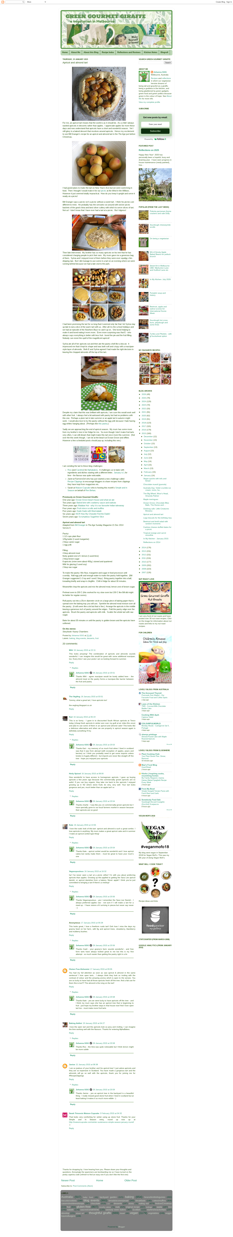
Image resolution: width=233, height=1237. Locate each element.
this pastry (103, 424)
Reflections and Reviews (129, 52)
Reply (71, 663)
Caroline (79, 470)
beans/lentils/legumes (154, 1197)
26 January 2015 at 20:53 (104, 745)
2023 (144, 405)
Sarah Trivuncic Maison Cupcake (84, 1113)
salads (70, 1209)
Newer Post (68, 1180)
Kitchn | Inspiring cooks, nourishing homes (153, 775)
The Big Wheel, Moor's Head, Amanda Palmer (155, 495)
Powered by (149, 139)
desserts (90, 638)
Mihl (71, 650)
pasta (159, 1207)
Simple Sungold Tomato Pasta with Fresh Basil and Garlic (155, 792)
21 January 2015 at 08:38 (87, 1065)
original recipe (133, 1207)
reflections (166, 78)
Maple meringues (150, 499)
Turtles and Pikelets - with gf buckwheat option (161, 335)
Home (65, 52)
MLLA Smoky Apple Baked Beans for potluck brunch (160, 254)
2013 (144, 551)
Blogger (121, 1227)
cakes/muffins (159, 1200)
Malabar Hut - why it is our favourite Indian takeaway (101, 505)
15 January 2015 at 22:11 (85, 650)
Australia (67, 1197)
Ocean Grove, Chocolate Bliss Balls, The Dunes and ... (156, 504)
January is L (119, 473)
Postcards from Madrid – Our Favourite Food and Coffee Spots (154, 696)
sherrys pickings (149, 734)
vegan (134, 1213)
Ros (69, 470)
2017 (144, 426)
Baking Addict (75, 1023)
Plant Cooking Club (151, 754)
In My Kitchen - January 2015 (155, 539)
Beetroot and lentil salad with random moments (155, 523)
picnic (103, 191)
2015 (144, 433)
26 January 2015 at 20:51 (104, 673)
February (148, 472)
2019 (144, 419)
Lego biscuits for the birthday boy (157, 518)
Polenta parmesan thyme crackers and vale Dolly (160, 212)
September (149, 447)
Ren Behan (90, 490)
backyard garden (108, 1197)
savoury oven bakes (116, 1209)
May (146, 461)
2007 (144, 572)
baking (72, 638)
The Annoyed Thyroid (152, 693)
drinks (131, 1204)
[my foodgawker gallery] (155, 933)
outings (149, 1207)
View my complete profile (149, 102)
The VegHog (74, 697)
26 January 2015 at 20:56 (104, 897)
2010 (144, 562)
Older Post (130, 1180)
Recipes (154, 78)
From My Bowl (148, 789)
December (148, 437)
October (147, 444)
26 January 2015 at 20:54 (104, 801)
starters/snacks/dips (156, 1209)
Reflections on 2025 (149, 150)
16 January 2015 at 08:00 (93, 774)
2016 (144, 430)
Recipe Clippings (75, 481)
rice (170, 1207)
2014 (144, 548)
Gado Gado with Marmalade (89, 511)
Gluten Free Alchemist (79, 969)
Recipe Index (108, 52)
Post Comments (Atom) (83, 1186)
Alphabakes (92, 470)
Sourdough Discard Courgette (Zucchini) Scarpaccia (153, 803)
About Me (75, 52)
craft (108, 1203)
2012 (144, 555)
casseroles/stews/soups (72, 1203)
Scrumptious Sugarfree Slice (91, 517)
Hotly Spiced (75, 774)
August (147, 451)
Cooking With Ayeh (150, 715)
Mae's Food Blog (149, 765)
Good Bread (146, 767)
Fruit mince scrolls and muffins (90, 508)
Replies (75, 668)
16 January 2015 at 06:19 (84, 717)
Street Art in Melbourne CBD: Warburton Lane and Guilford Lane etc (159, 268)
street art (80, 1213)
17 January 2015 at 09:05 (101, 969)
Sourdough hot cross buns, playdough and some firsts (159, 322)
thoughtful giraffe (100, 1213)
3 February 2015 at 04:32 (111, 1113)
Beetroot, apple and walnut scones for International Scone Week (158, 310)
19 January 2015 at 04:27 (94, 1023)
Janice (72, 1065)
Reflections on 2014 (151, 542)
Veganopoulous (76, 871)
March (147, 468)
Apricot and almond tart (153, 514)
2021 (144, 412)
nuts (118, 1207)
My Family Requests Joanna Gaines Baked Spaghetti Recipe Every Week (154, 780)
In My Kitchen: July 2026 (160, 279)
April (146, 465)
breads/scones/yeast (118, 1200)
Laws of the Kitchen (151, 704)
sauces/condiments (89, 1209)
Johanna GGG (82, 673)
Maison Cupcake (83, 488)
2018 (144, 423)
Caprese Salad (147, 717)
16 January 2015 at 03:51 (92, 697)
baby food (88, 1197)
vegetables (153, 1213)
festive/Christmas (163, 1203)
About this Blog (91, 52)
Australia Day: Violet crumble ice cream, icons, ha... (157, 489)
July (146, 454)
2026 (144, 394)
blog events (81, 638)
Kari (71, 717)
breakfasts (140, 1200)
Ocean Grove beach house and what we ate (95, 500)
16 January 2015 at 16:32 (95, 871)
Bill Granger (80, 525)
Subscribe (155, 131)
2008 (144, 569)
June (146, 458)
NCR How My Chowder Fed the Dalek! (93, 514)
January (147, 476)
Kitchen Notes (150, 52)
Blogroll (164, 52)
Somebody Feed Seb (151, 800)
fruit (97, 638)
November (148, 440)
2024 (144, 401)
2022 (144, 409)
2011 (144, 558)
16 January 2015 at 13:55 (85, 825)
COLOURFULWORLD (151, 724)
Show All (169, 744)
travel (122, 1213)
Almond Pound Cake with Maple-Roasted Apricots (154, 738)
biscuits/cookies (68, 1200)
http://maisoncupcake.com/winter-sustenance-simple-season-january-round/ (101, 1122)
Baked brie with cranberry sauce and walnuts (96, 503)
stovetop (65, 1213)
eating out (144, 1203)
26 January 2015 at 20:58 (104, 997)
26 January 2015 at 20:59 (104, 1090)
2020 (144, 416)
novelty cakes (105, 1207)
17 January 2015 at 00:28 (92, 923)
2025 (144, 398)
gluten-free (83, 1206)
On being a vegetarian (159, 239)
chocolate (95, 1203)
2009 (144, 565)
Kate (71, 825)
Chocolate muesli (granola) (154, 484)
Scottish (136, 1209)
